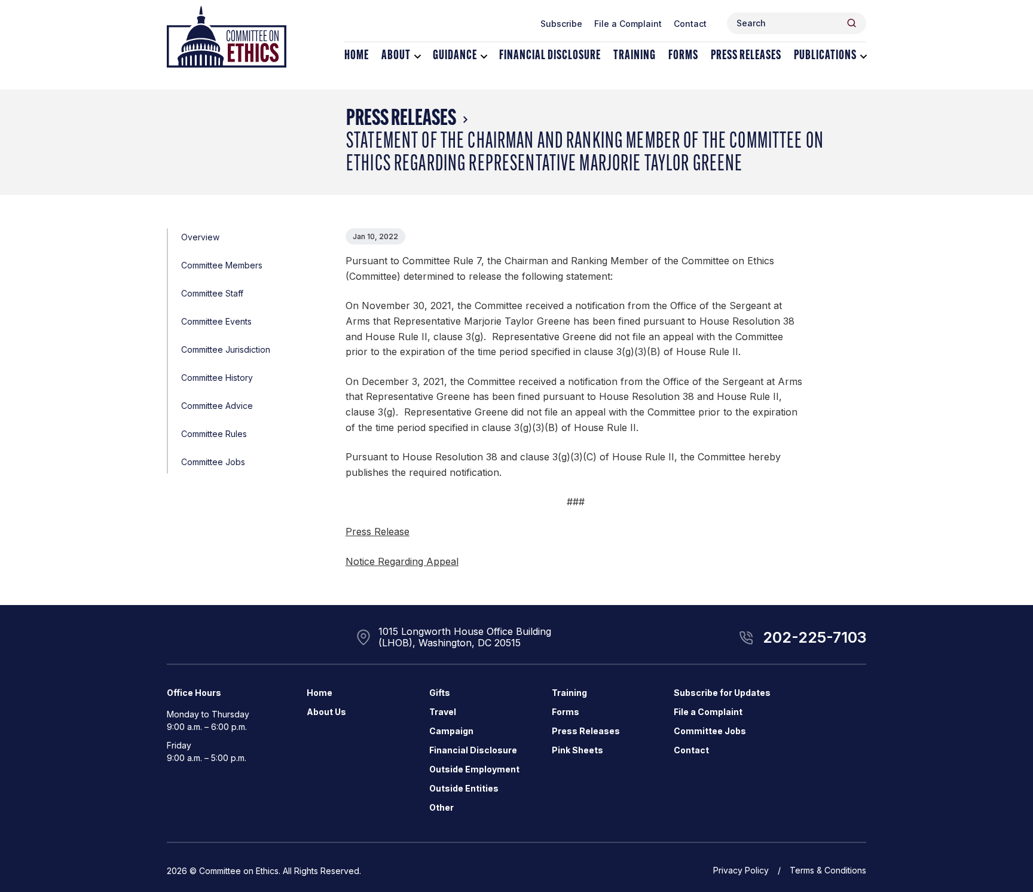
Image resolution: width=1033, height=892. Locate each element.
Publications (825, 56)
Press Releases (746, 56)
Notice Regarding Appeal (402, 561)
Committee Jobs (213, 462)
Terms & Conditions (828, 870)
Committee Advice (217, 406)
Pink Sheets (577, 750)
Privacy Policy (741, 870)
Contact (690, 24)
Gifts (439, 693)
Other (441, 807)
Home (356, 56)
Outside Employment (474, 769)
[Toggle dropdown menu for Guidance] (484, 56)
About (396, 56)
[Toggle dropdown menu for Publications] (863, 56)
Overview (200, 237)
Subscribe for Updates (722, 693)
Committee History (217, 377)
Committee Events (216, 321)
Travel (442, 712)
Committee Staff (212, 293)
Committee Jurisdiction (225, 349)
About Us (326, 712)
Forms (683, 56)
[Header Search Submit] (851, 23)
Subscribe (561, 24)
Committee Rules (214, 434)
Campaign (451, 731)
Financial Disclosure (550, 56)
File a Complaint (628, 24)
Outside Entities (464, 788)
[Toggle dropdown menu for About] (417, 56)
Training (634, 56)
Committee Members (221, 265)
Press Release (377, 531)
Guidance (455, 56)
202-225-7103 (814, 637)
